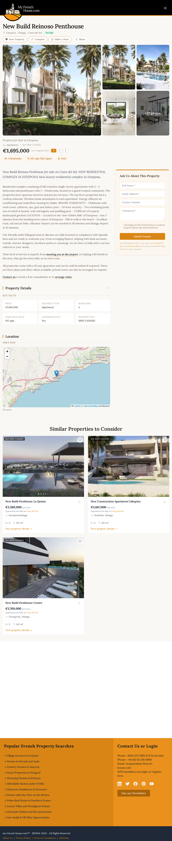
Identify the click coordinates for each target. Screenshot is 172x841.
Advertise (64, 837)
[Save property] (80, 440)
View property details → (18, 528)
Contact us (9, 277)
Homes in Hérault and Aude (23, 761)
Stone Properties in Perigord (23, 772)
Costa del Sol (35, 32)
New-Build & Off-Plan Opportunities (28, 817)
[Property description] (79, 502)
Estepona (11, 32)
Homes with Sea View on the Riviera (28, 795)
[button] (56, 373)
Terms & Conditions (45, 837)
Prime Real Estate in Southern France (29, 800)
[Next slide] (81, 466)
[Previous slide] (5, 466)
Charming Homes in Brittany (24, 778)
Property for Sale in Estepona (20, 140)
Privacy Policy (23, 837)
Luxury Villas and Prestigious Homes (28, 806)
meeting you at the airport (62, 254)
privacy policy (133, 246)
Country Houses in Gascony (23, 766)
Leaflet (76, 405)
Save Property (17, 39)
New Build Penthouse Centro (23, 602)
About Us (8, 837)
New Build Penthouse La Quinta (25, 501)
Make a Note (62, 39)
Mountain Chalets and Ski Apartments (29, 811)
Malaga (22, 32)
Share (82, 39)
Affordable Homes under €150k (25, 783)
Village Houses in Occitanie (23, 755)
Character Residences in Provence (27, 789)
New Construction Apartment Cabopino (116, 501)
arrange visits (63, 277)
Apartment (12, 144)
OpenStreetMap (91, 405)
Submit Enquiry (142, 236)
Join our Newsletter (133, 793)
